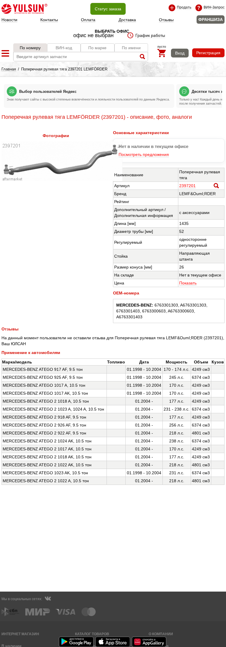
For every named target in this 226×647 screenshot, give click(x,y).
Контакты (49, 19)
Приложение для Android (76, 642)
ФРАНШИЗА (210, 19)
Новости (9, 19)
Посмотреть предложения (144, 154)
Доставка (127, 19)
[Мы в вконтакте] (47, 599)
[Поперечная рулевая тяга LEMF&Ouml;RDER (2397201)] (61, 179)
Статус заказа (108, 8)
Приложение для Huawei (149, 642)
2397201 (187, 185)
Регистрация (208, 52)
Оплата (88, 19)
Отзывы (166, 19)
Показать (188, 283)
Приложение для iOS (113, 642)
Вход (180, 53)
